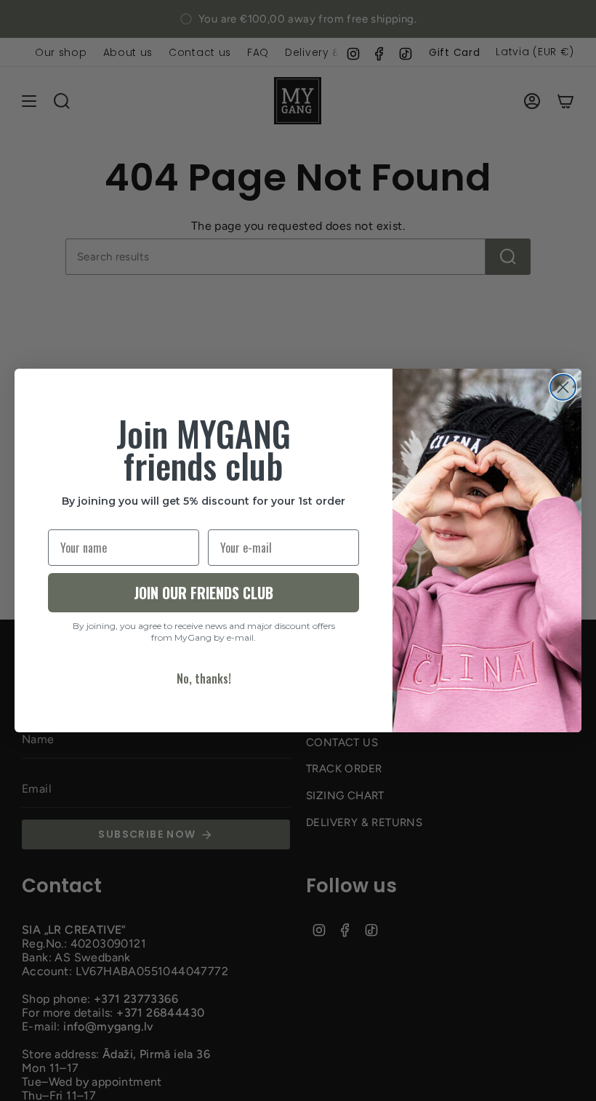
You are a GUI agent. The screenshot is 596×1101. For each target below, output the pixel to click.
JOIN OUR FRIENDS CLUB (203, 593)
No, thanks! (204, 678)
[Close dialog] (563, 387)
